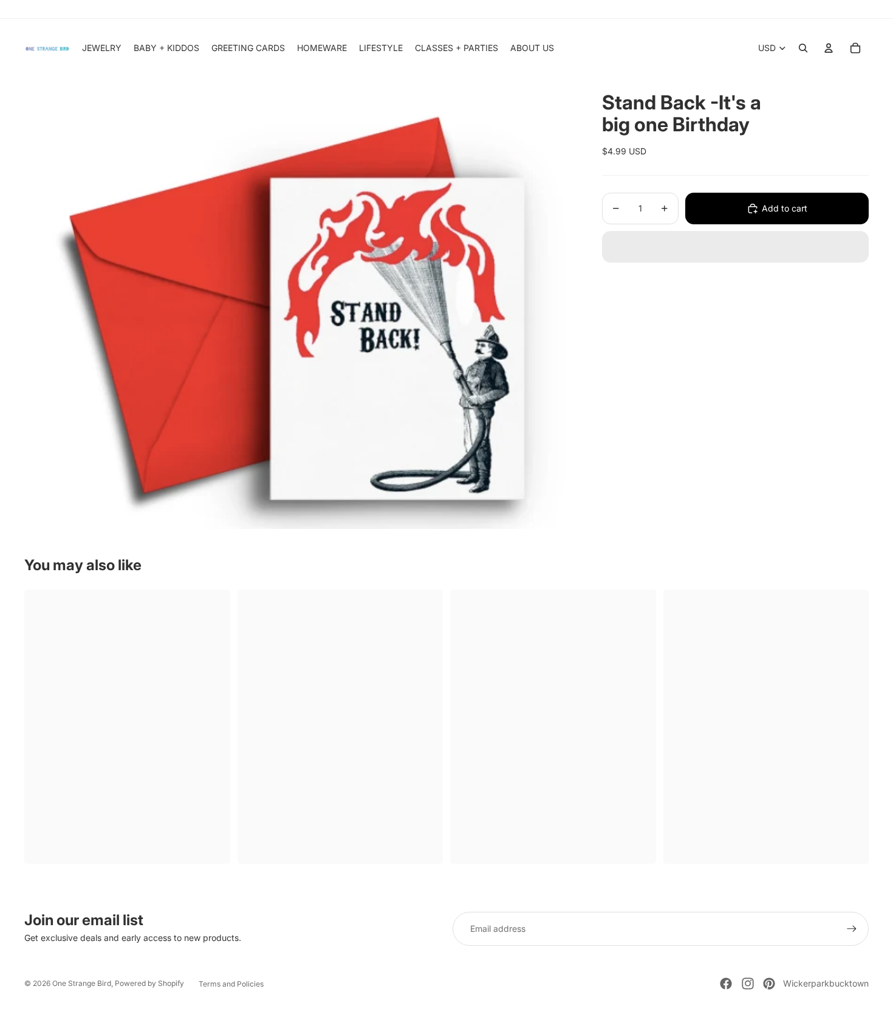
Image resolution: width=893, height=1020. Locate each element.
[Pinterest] (769, 983)
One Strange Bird (81, 983)
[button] (735, 247)
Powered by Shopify (149, 983)
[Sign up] (851, 928)
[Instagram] (748, 983)
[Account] (828, 48)
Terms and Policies (231, 983)
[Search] (803, 48)
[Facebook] (726, 983)
